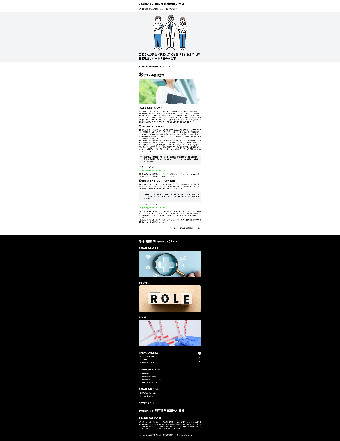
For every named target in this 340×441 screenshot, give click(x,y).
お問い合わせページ (147, 403)
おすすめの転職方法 (146, 396)
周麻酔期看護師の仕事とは (149, 369)
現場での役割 (144, 373)
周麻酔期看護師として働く (190, 228)
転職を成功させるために (148, 393)
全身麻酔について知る (147, 363)
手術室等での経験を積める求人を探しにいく (153, 171)
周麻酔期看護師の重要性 (148, 376)
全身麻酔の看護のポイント (148, 382)
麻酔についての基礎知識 (148, 353)
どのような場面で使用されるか (150, 357)
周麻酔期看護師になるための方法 (150, 379)
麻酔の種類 (143, 360)
